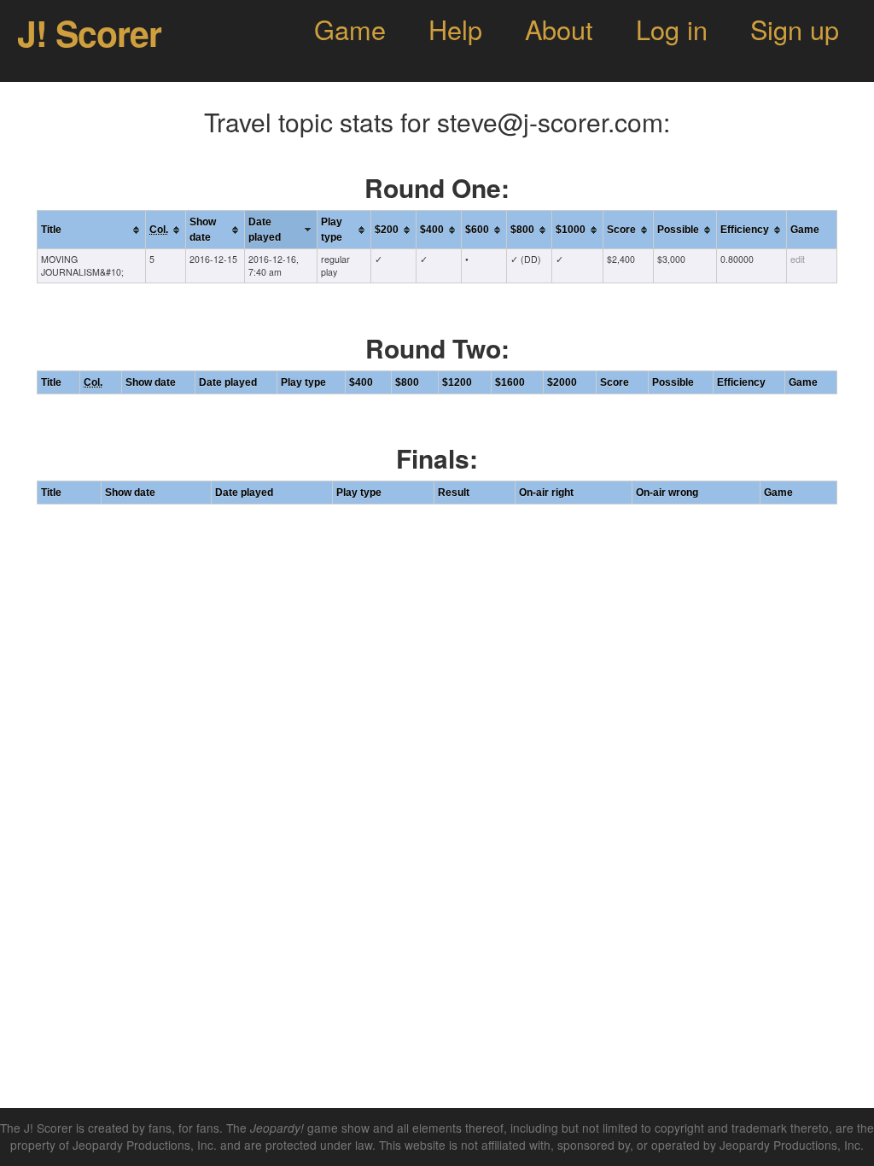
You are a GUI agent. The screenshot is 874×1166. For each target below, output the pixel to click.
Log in (672, 29)
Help (455, 29)
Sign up (794, 29)
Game (350, 29)
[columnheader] (92, 230)
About (559, 29)
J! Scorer (89, 33)
